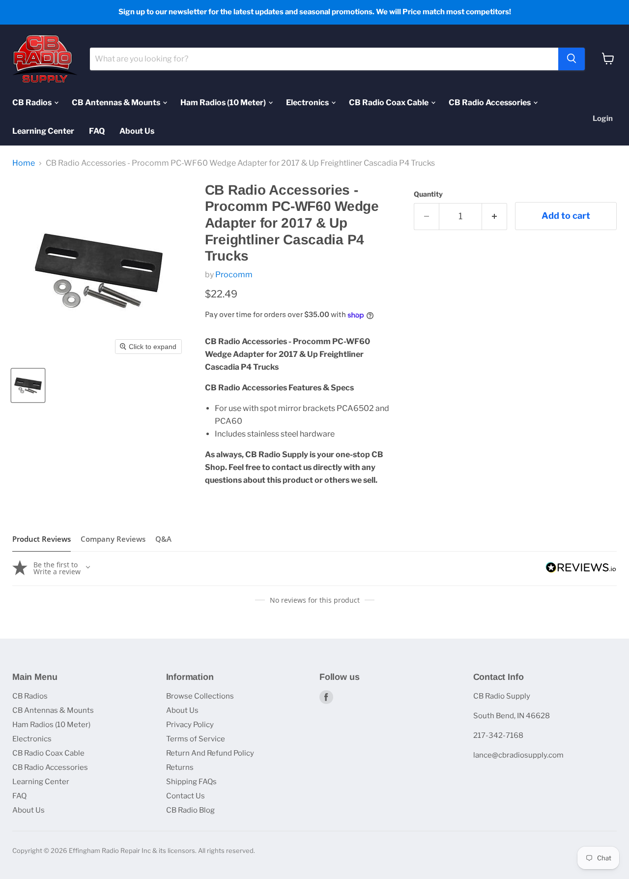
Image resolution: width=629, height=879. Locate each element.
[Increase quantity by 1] (494, 216)
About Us (136, 130)
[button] (28, 385)
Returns (180, 767)
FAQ (97, 130)
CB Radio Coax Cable (389, 102)
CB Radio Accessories (490, 102)
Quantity (428, 194)
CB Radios (32, 102)
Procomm (234, 274)
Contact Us (185, 795)
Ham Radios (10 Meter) (223, 102)
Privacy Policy (190, 724)
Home (23, 163)
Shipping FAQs (191, 781)
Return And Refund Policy (210, 753)
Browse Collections (200, 696)
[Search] (571, 58)
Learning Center (43, 130)
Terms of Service (195, 738)
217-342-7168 (498, 735)
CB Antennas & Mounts (117, 102)
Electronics (308, 102)
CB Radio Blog (190, 810)
